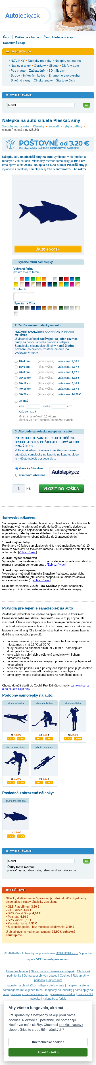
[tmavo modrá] (49, 284)
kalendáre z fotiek (54, 998)
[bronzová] (77, 284)
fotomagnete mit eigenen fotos (23, 990)
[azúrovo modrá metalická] (38, 308)
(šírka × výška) (46, 361)
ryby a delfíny (72, 126)
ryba (22, 870)
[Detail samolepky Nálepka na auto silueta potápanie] (39, 782)
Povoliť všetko (48, 1052)
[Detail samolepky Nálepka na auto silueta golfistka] (68, 738)
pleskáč (12, 870)
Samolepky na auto (15, 126)
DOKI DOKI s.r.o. (67, 953)
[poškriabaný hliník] (72, 308)
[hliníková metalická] (27, 308)
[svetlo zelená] (32, 278)
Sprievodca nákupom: (19, 517)
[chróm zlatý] (77, 308)
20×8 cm (24, 372)
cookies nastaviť (71, 1025)
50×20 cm (25, 394)
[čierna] (60, 278)
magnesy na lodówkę (58, 990)
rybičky (67, 870)
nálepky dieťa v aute (51, 985)
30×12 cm (25, 383)
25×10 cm (25, 377)
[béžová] (21, 284)
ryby (38, 870)
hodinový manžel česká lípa (29, 994)
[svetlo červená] (21, 278)
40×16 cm (25, 388)
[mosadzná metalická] (55, 308)
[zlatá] (32, 284)
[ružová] (72, 284)
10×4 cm (24, 361)
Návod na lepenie (17, 971)
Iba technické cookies (48, 1042)
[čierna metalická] (16, 308)
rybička (56, 870)
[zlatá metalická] (49, 308)
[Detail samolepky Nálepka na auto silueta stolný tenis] (11, 782)
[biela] (16, 278)
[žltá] (16, 284)
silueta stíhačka (16, 703)
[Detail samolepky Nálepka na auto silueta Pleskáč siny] (11, 835)
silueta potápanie (44, 747)
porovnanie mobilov (62, 994)
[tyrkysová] (66, 284)
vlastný (23, 401)
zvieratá (54, 126)
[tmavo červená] (44, 284)
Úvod (6, 37)
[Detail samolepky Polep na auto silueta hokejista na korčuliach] (39, 738)
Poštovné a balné (27, 37)
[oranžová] (44, 278)
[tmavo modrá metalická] (32, 308)
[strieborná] (55, 278)
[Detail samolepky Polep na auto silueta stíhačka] (11, 738)
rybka (30, 870)
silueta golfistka (73, 703)
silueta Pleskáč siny (16, 801)
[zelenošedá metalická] (66, 308)
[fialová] (27, 284)
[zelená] (77, 278)
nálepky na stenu (78, 985)
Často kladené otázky (58, 37)
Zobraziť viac (27, 552)
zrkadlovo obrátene (32, 475)
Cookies (65, 975)
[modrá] (72, 278)
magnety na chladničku (20, 985)
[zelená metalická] (60, 308)
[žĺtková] (60, 284)
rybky (46, 870)
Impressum (55, 980)
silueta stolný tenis (15, 747)
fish (75, 870)
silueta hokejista (44, 703)
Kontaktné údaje (14, 43)
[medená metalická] (44, 308)
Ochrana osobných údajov (40, 975)
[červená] (66, 278)
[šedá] (38, 284)
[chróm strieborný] (16, 313)
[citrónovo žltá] (38, 278)
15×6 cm (24, 366)
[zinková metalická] (21, 308)
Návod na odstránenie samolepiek (53, 971)
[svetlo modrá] (27, 278)
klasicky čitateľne (31, 468)
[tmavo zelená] (55, 284)
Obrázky (38, 126)
